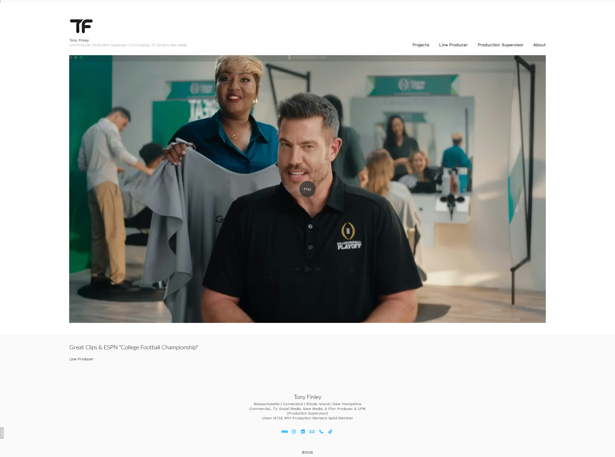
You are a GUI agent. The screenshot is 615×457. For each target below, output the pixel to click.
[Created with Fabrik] (2, 433)
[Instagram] (294, 431)
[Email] (312, 431)
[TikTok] (330, 431)
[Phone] (321, 431)
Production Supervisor (500, 44)
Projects (420, 44)
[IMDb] (285, 431)
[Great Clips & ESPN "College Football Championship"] (307, 189)
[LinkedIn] (303, 431)
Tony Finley (307, 396)
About (539, 44)
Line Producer (453, 44)
